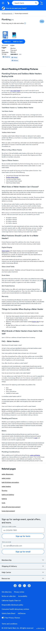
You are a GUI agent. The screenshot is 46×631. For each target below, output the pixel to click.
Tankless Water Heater (12, 177)
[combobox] (25, 3)
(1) (42, 21)
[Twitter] (24, 585)
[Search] (36, 3)
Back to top (41, 628)
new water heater (15, 90)
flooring (4, 490)
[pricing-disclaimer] (25, 23)
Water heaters (6, 251)
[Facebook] (15, 585)
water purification (35, 455)
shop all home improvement (11, 507)
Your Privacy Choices (12, 617)
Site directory (7, 592)
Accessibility (22, 596)
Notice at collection (9, 596)
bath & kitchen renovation (10, 482)
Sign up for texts (23, 536)
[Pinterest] (29, 585)
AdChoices (22, 613)
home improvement (8, 511)
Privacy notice (19, 592)
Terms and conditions (9, 624)
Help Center (6, 572)
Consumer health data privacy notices (15, 609)
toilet (35, 438)
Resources (6, 578)
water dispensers (7, 474)
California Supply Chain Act (11, 600)
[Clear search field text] (33, 3)
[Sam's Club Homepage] (8, 3)
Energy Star (35, 321)
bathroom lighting (8, 495)
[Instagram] (20, 585)
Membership (6, 560)
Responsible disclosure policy (12, 605)
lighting (4, 499)
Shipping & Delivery (9, 566)
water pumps (6, 478)
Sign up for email (23, 551)
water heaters (6, 486)
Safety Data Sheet (8, 613)
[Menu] (3, 3)
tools (3, 503)
